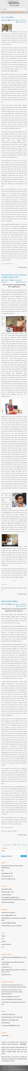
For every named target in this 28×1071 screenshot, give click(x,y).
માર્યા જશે (3, 941)
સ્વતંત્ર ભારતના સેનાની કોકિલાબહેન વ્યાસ (10, 1025)
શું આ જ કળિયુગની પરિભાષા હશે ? (9, 915)
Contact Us (10, 1067)
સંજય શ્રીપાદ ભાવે (6, 280)
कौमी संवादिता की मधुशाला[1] (8, 912)
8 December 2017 (22, 22)
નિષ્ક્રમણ (3, 936)
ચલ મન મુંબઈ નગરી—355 (7, 876)
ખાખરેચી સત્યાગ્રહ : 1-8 (6, 967)
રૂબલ (2, 870)
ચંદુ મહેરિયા (5, 20)
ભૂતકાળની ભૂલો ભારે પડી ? (7, 873)
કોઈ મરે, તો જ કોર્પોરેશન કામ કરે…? (9, 879)
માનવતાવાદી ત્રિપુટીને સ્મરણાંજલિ (8, 923)
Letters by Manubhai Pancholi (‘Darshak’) (11, 999)
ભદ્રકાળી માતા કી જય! (6, 974)
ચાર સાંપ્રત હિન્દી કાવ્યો (6, 944)
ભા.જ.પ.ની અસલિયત (7, 17)
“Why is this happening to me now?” (10, 996)
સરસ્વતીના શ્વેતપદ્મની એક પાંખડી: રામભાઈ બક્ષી (11, 1017)
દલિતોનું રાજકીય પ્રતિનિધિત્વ (9, 601)
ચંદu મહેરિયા (5, 604)
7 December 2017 (22, 606)
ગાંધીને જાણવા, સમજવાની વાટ (8, 902)
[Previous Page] (5, 843)
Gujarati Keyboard (7, 856)
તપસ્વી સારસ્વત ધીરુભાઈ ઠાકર (8, 1014)
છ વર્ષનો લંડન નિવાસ (6, 895)
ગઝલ (2, 939)
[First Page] (2, 843)
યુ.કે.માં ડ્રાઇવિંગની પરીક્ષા (6, 889)
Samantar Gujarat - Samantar (17, 20)
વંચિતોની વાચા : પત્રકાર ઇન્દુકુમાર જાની (9, 1020)
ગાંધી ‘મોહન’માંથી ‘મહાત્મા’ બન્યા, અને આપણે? (11, 926)
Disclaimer (4, 1067)
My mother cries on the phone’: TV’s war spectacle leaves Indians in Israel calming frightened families (11, 992)
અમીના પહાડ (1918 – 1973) (7, 892)
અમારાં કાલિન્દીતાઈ (5, 1023)
